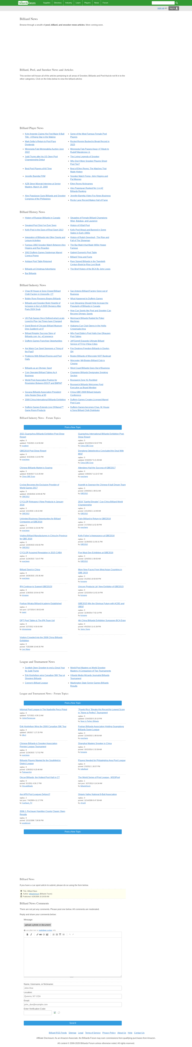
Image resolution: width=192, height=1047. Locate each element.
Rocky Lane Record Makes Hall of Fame (89, 200)
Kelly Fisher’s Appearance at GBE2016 (96, 536)
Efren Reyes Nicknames (81, 184)
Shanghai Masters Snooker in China (95, 743)
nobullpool (84, 769)
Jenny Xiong (85, 629)
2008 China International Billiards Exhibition (45, 400)
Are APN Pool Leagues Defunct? (35, 794)
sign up (161, 8)
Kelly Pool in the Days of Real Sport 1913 (44, 230)
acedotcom (26, 823)
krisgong (83, 581)
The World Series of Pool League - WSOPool (99, 777)
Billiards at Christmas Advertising (40, 269)
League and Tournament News (37, 661)
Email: (27, 1000)
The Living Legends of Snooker (84, 156)
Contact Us (139, 1033)
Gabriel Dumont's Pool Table (83, 252)
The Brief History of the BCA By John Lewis (90, 269)
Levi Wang (26, 649)
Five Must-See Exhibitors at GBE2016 (95, 552)
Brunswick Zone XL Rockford (83, 380)
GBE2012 (25, 497)
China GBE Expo (86, 446)
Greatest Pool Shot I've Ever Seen (40, 225)
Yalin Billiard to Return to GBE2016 (94, 519)
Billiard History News (32, 212)
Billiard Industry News (33, 285)
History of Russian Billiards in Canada (42, 218)
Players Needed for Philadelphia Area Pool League (102, 760)
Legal (80, 1033)
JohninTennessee (28, 718)
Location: (28, 992)
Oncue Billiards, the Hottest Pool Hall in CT (40, 777)
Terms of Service (93, 1033)
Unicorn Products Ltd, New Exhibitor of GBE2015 (101, 586)
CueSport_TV (27, 803)
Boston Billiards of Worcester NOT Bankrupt (90, 356)
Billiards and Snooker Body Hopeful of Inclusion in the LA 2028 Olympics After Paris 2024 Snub (43, 306)
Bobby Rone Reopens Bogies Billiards (43, 298)
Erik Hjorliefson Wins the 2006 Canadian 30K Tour (43, 726)
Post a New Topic (73, 427)
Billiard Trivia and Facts (81, 257)
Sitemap (72, 1033)
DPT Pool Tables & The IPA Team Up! (37, 620)
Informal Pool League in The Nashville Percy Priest (43, 709)
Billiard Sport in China (30, 569)
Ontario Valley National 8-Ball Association (97, 794)
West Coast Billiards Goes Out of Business (90, 368)
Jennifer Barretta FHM (35, 176)
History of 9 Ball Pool (80, 225)
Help (130, 1033)
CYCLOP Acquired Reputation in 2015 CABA (41, 552)
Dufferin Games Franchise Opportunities (43, 341)
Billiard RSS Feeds (58, 1033)
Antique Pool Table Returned (38, 261)
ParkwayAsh (27, 772)
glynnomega (26, 629)
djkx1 (24, 735)
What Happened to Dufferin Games (86, 298)
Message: (28, 920)
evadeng (25, 446)
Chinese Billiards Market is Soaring (36, 468)
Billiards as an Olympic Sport (38, 368)
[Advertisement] (73, 47)
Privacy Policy (109, 1033)
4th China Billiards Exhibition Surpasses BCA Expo (102, 620)
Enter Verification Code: (35, 1009)
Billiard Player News (31, 128)
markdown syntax (45, 930)
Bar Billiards (30, 273)
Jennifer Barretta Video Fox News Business (90, 196)
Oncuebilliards (27, 786)
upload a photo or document (38, 925)
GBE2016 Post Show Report (33, 451)
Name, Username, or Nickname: (38, 984)
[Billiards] (26, 3)
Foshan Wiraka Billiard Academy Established (41, 603)
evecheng (25, 460)
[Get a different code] (59, 1012)
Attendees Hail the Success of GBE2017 (97, 468)
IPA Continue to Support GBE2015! (36, 586)
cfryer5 (83, 803)
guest (24, 612)
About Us (121, 1033)
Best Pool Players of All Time (38, 168)
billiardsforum (85, 786)
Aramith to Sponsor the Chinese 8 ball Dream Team (102, 485)
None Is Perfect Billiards (89, 721)
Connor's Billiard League (36, 683)
